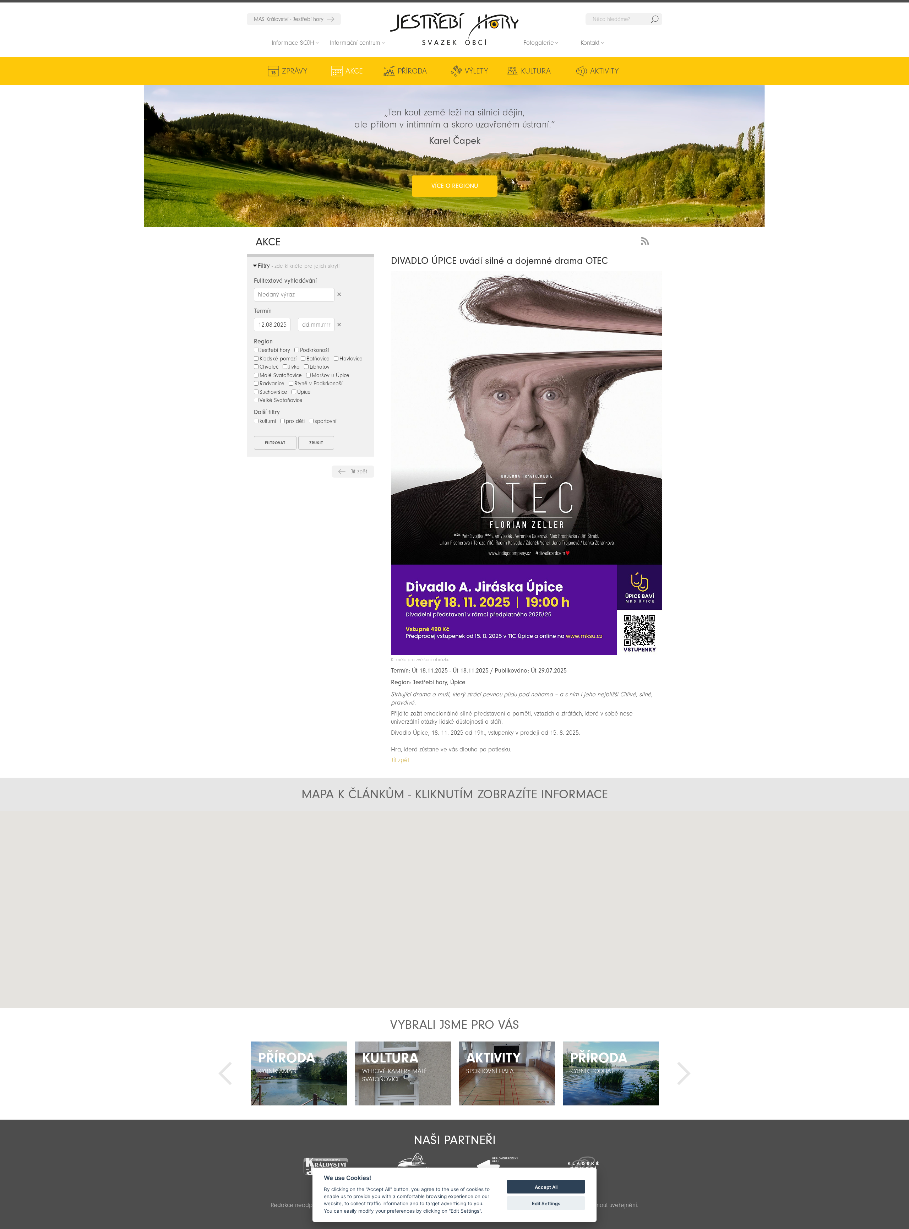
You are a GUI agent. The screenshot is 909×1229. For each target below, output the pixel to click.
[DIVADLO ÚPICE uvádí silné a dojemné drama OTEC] (526, 653)
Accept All (546, 1187)
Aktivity (604, 71)
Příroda (412, 71)
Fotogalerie (538, 43)
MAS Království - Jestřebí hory (288, 19)
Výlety (476, 71)
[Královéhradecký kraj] (497, 1162)
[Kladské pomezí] (583, 1162)
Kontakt (590, 43)
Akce (354, 71)
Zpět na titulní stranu (454, 28)
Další (684, 1073)
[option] (299, 1073)
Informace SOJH (293, 43)
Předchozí (225, 1073)
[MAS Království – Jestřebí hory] (326, 1162)
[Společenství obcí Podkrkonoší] (411, 1163)
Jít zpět (359, 471)
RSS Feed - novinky (646, 240)
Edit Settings (546, 1203)
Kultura (536, 71)
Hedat (655, 19)
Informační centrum (355, 43)
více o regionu (454, 186)
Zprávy (294, 71)
